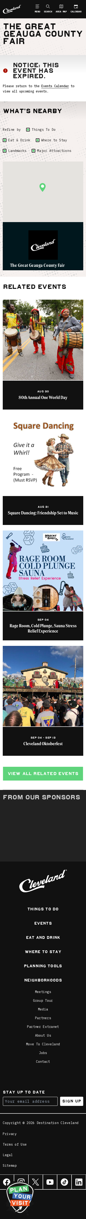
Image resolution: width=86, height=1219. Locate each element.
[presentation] (43, 245)
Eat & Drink (19, 140)
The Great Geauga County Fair (37, 265)
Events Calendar (55, 86)
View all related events (43, 773)
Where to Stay (54, 140)
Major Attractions (54, 151)
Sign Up (71, 1101)
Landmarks (17, 151)
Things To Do (43, 130)
